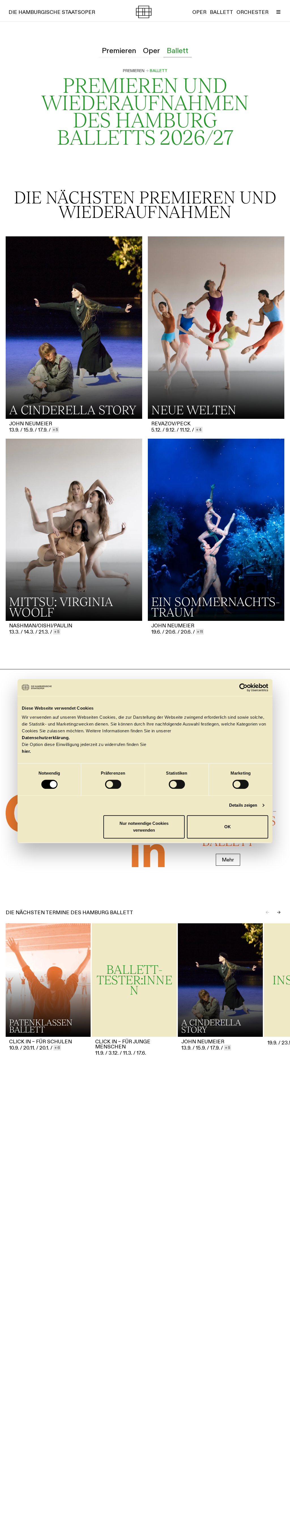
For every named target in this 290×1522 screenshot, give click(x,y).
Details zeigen (243, 805)
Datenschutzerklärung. (46, 737)
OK (227, 826)
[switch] (113, 784)
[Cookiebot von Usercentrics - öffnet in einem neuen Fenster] (243, 687)
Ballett (177, 50)
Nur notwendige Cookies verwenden (144, 827)
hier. (26, 751)
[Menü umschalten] (278, 11)
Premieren (133, 71)
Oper (151, 50)
